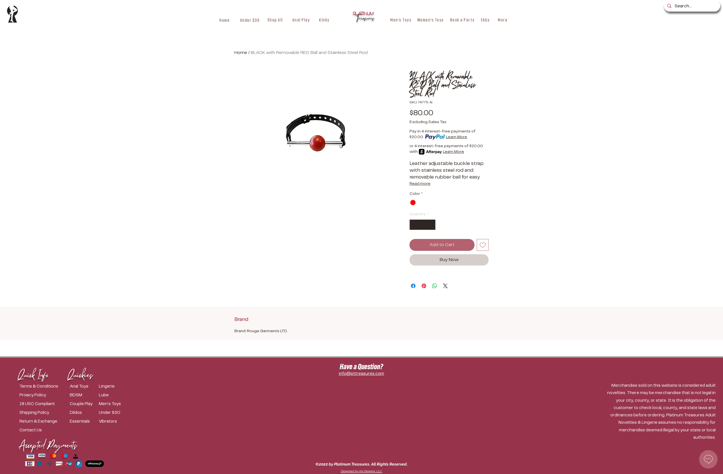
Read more (420, 184)
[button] (275, 20)
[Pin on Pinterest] (424, 285)
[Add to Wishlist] (483, 245)
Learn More (456, 137)
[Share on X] (445, 285)
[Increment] (431, 225)
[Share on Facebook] (413, 285)
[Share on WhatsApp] (434, 285)
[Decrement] (413, 225)
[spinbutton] (422, 225)
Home (240, 53)
